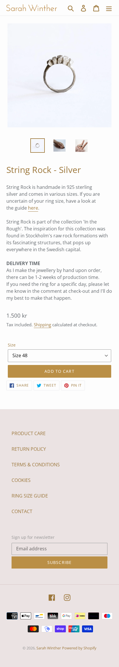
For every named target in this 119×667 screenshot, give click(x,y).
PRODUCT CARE (29, 433)
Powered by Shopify (79, 648)
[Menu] (109, 7)
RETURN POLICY (29, 449)
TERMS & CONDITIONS (36, 464)
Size (12, 345)
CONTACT (22, 511)
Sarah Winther (48, 648)
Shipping (42, 324)
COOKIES (21, 480)
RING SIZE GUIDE (30, 496)
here (33, 208)
